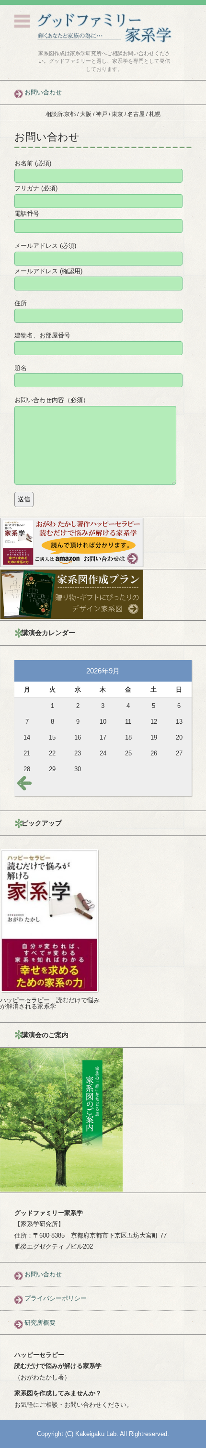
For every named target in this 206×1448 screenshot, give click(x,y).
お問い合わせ (43, 1274)
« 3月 (26, 785)
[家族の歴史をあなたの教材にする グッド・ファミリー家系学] (104, 28)
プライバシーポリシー (55, 1298)
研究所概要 (40, 1322)
